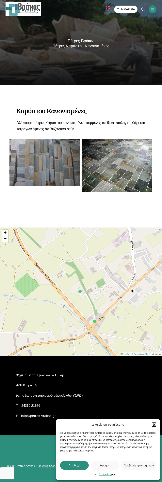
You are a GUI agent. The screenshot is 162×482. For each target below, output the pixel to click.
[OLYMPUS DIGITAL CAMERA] (44, 162)
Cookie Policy (106, 474)
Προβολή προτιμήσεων (138, 465)
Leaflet (126, 354)
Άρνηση (105, 465)
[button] (154, 425)
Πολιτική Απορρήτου (50, 466)
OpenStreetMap (141, 354)
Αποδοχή (74, 465)
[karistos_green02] (117, 165)
